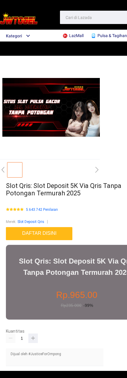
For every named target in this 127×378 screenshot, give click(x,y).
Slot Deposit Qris (30, 222)
